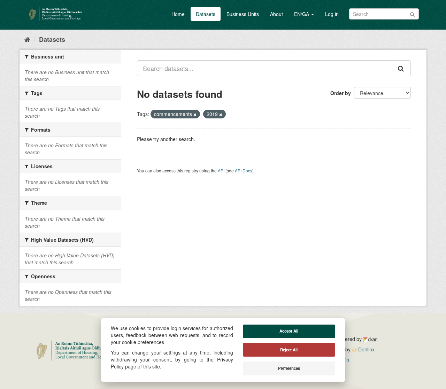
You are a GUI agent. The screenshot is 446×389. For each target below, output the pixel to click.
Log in (332, 13)
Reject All (289, 350)
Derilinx (366, 349)
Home (178, 13)
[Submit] (412, 13)
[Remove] (195, 114)
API (221, 170)
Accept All (288, 331)
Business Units (242, 13)
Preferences (289, 368)
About (276, 13)
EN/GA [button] (302, 13)
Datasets (205, 13)
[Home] (27, 39)
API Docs (243, 170)
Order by (340, 93)
